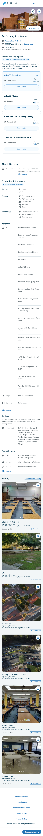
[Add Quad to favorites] (38, 536)
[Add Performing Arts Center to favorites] (39, 11)
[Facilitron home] (10, 5)
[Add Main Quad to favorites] (38, 587)
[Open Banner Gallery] (21, 19)
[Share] (33, 11)
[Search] (34, 3)
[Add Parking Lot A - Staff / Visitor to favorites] (38, 637)
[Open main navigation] (39, 3)
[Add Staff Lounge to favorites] (38, 739)
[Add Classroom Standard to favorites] (38, 485)
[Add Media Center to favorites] (38, 688)
